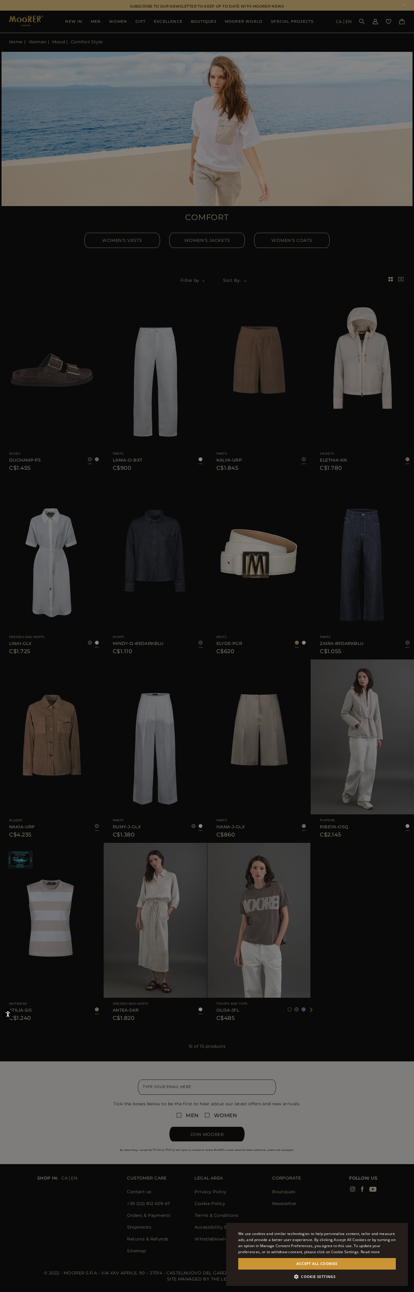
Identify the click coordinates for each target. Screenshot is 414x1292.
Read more (370, 1251)
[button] (317, 1277)
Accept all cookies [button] (316, 1263)
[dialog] (207, 646)
